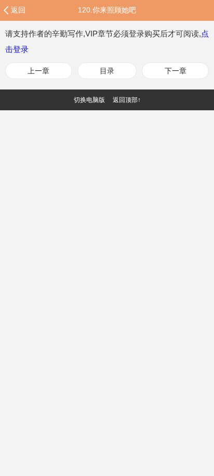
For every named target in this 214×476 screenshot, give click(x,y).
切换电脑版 (89, 100)
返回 (18, 10)
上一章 (38, 71)
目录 (107, 71)
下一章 (175, 71)
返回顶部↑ (127, 100)
